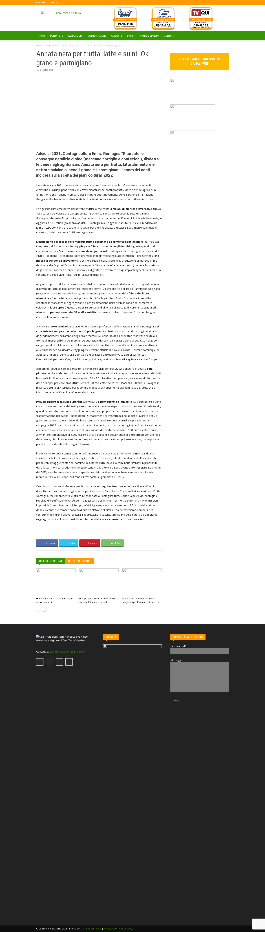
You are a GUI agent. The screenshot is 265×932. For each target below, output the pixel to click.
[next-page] (44, 609)
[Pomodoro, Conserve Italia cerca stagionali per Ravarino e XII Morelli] (142, 582)
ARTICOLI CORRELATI (50, 561)
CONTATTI (54, 2)
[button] (224, 36)
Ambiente (116, 35)
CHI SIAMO (41, 2)
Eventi (130, 35)
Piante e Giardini (149, 35)
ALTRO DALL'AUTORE (79, 561)
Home (39, 45)
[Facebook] (68, 2)
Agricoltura (75, 35)
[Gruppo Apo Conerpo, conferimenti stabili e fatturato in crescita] (99, 582)
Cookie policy (126, 928)
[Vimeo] (80, 2)
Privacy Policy (110, 928)
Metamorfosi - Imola (91, 928)
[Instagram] (74, 2)
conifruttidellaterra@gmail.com (67, 651)
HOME (42, 35)
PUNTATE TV (56, 35)
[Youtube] (86, 2)
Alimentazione (97, 35)
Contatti (169, 35)
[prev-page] (38, 609)
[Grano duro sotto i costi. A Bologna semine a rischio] (56, 582)
